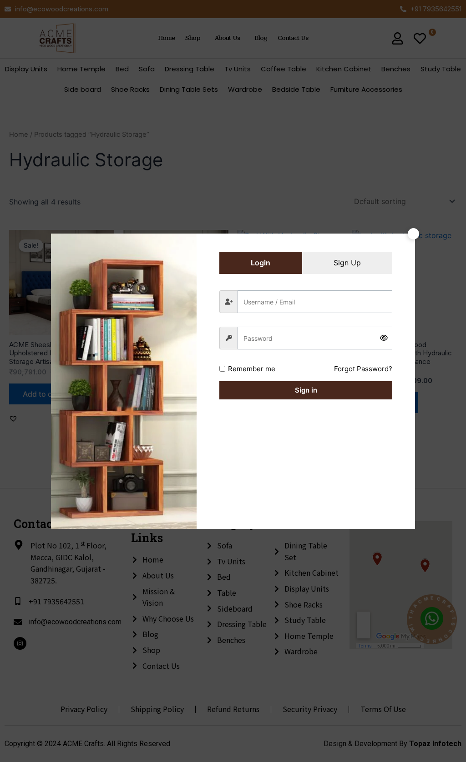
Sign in (306, 390)
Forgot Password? (363, 368)
